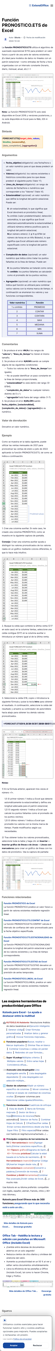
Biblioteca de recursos (23, 1116)
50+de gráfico (17, 1150)
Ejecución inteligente (40, 1026)
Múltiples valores (15, 1061)
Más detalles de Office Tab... (23, 1291)
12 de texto (21, 1142)
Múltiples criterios (31, 1057)
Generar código (16, 1029)
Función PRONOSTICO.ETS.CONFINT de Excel (26, 920)
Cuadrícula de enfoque (40, 1105)
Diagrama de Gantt (36, 1150)
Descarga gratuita (23, 1226)
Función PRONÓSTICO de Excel (19, 903)
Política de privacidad (22, 1339)
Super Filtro (12, 1130)
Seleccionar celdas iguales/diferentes (24, 1100)
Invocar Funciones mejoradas (30, 1037)
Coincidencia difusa (16, 1064)
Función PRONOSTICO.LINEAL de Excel (23, 978)
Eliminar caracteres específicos (27, 1146)
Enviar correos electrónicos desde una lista (28, 1126)
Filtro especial (28, 1130)
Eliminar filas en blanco (39, 1045)
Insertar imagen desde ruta (23, 1164)
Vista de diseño (16, 1108)
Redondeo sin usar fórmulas (28, 1052)
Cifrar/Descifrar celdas (37, 1123)
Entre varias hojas (35, 1061)
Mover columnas (41, 1089)
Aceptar (14, 1345)
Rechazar (37, 1345)
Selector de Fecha (29, 1119)
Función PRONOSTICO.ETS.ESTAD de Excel (25, 961)
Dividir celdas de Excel (32, 1178)
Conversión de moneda (26, 1171)
